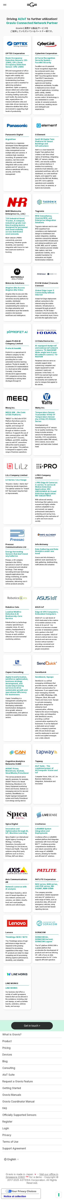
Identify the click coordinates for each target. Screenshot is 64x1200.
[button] (5, 5)
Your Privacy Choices (24, 1191)
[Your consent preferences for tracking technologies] (59, 1195)
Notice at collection (15, 1196)
